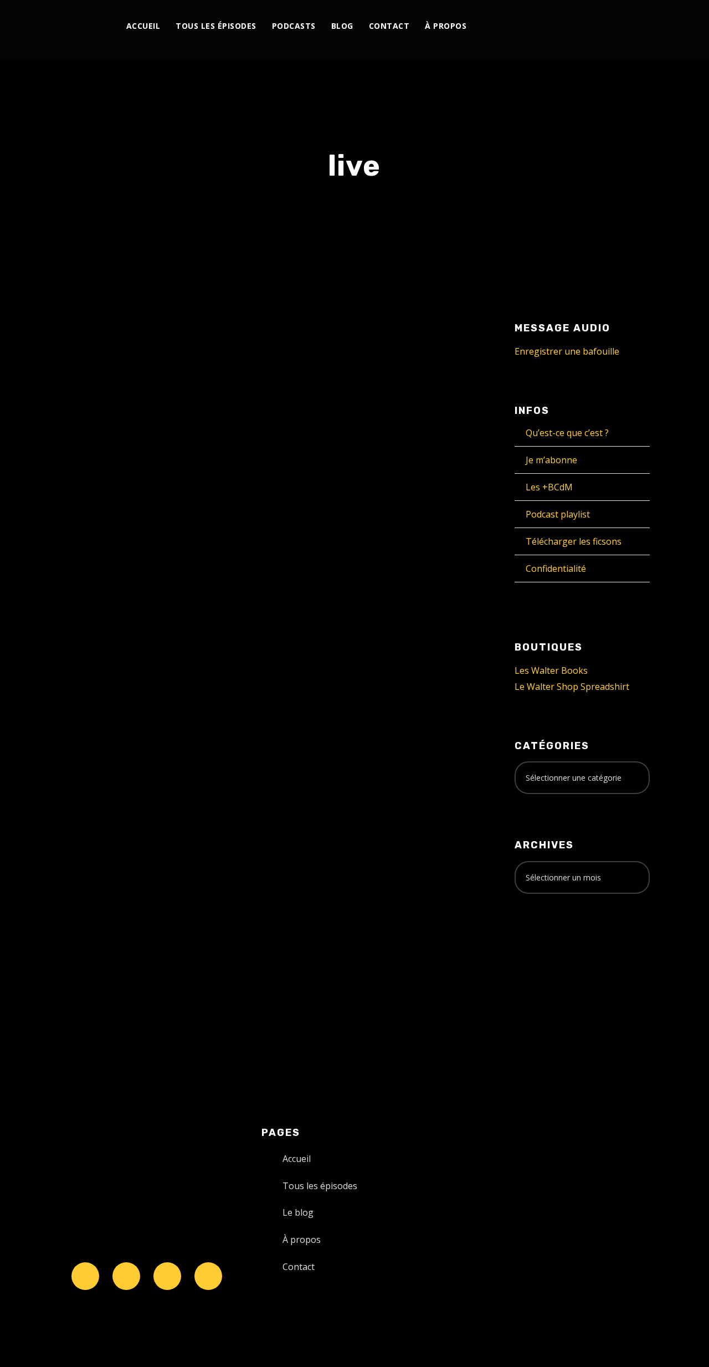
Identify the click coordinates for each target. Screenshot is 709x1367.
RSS (179, 790)
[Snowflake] (85, 1276)
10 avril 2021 (83, 597)
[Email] (636, 26)
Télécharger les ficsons (573, 541)
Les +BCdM (549, 487)
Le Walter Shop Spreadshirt (572, 686)
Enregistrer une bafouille (567, 351)
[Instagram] (559, 26)
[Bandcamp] (610, 26)
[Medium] (598, 26)
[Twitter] (547, 26)
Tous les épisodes (216, 26)
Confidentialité (556, 568)
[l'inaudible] (72, 30)
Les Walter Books (551, 670)
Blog (342, 26)
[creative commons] (549, 946)
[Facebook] (534, 26)
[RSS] (585, 26)
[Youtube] (572, 26)
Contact (389, 26)
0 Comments (149, 610)
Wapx (207, 597)
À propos (445, 26)
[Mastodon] (623, 26)
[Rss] (208, 1276)
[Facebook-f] (126, 1276)
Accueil (143, 26)
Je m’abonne (551, 460)
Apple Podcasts (130, 790)
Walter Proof (152, 597)
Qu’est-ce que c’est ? (567, 433)
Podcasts (294, 26)
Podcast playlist (558, 514)
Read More (80, 682)
